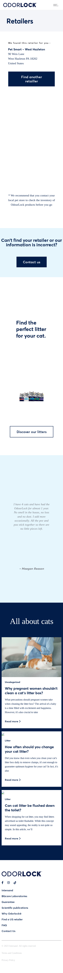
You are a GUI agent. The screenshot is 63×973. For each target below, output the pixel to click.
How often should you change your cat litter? (29, 749)
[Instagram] (8, 882)
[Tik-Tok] (15, 882)
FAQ (4, 925)
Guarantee (8, 902)
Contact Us (8, 931)
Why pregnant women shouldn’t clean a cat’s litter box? (31, 690)
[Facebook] (2, 882)
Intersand (7, 890)
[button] (1, 522)
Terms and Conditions (12, 953)
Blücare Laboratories (14, 896)
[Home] (20, 6)
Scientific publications (15, 907)
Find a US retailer (12, 919)
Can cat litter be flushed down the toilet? (30, 807)
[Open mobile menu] (56, 5)
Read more (12, 721)
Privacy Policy (8, 960)
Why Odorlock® (11, 913)
